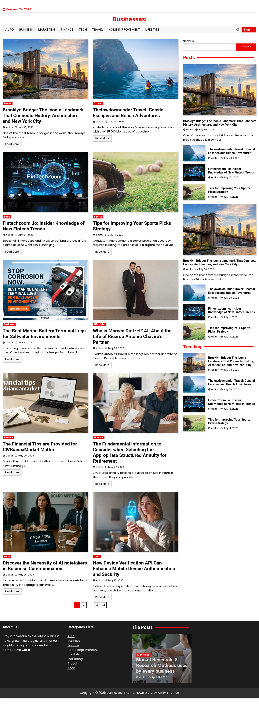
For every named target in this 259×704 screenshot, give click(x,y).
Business (26, 29)
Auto (9, 29)
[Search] (238, 29)
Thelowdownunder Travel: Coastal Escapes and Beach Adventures (129, 112)
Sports (98, 216)
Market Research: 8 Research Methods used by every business (162, 665)
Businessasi (129, 19)
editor (9, 127)
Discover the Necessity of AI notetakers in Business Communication (45, 565)
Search (188, 41)
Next (104, 605)
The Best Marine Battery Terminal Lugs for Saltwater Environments (44, 333)
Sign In (248, 29)
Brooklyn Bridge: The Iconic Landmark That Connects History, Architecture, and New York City (43, 115)
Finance (67, 29)
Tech (83, 29)
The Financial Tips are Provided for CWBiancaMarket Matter (40, 446)
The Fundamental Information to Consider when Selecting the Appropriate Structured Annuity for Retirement (129, 452)
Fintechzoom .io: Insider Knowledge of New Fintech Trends (44, 226)
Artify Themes (168, 693)
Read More (12, 144)
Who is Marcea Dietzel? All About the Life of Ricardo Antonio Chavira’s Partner (132, 336)
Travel (97, 29)
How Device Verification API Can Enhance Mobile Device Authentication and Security (134, 568)
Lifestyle (152, 29)
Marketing (47, 29)
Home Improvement (124, 29)
